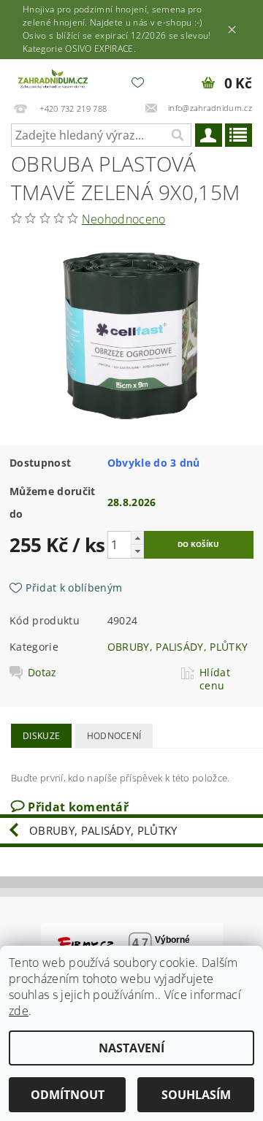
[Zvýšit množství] (137, 538)
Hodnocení (114, 736)
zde (18, 1011)
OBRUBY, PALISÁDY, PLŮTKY (177, 647)
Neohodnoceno (124, 219)
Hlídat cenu (214, 679)
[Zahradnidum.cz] (54, 78)
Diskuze (41, 736)
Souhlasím (196, 1095)
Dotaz (42, 672)
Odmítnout (67, 1095)
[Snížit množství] (137, 551)
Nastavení (131, 1048)
